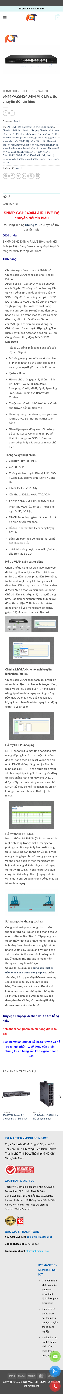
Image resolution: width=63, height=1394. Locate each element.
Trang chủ (10, 91)
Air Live (20, 168)
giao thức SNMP (17, 141)
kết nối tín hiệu (31, 145)
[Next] (60, 1104)
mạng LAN (46, 148)
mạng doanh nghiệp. (12, 148)
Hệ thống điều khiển (36, 141)
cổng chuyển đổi (11, 134)
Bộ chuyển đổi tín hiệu (43, 127)
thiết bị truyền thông (41, 159)
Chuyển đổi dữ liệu (12, 130)
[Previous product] (12, 113)
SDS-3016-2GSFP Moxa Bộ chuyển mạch (46, 1117)
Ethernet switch (11, 138)
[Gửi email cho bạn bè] (25, 176)
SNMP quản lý (37, 152)
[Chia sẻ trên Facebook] (12, 176)
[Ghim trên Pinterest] (31, 176)
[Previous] (3, 1104)
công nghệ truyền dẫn (47, 134)
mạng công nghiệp (49, 145)
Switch (43, 91)
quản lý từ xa (23, 152)
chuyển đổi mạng (30, 130)
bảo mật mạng (24, 127)
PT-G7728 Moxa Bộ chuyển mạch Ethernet (15, 1117)
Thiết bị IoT (27, 91)
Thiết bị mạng (23, 159)
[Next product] (5, 113)
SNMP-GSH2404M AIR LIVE (31, 155)
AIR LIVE (12, 127)
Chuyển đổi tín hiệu (49, 130)
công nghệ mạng (28, 134)
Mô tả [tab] (6, 197)
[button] (5, 17)
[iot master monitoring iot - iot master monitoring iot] (31, 18)
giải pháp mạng (27, 138)
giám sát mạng (42, 138)
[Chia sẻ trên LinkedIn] (37, 176)
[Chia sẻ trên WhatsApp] (6, 176)
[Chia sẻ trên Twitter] (18, 176)
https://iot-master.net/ (37, 1251)
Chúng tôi (31, 225)
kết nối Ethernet (15, 145)
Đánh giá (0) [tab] (10, 204)
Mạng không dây (31, 148)
